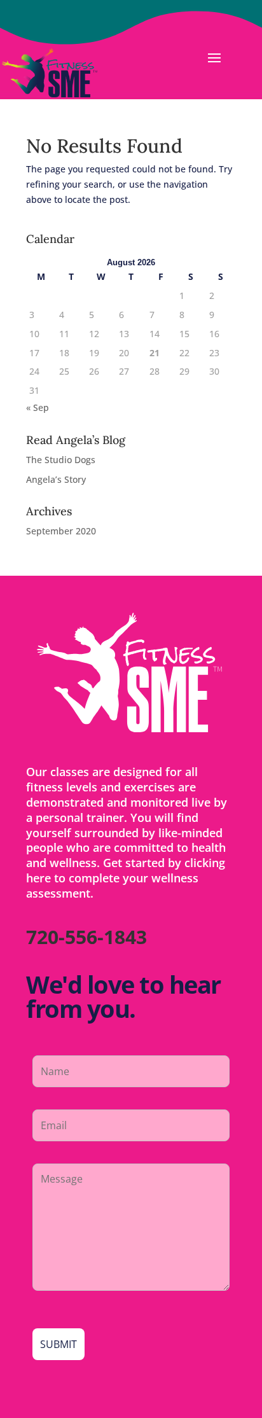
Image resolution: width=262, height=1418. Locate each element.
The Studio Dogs (60, 460)
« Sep (37, 407)
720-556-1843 (86, 937)
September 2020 (61, 531)
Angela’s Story (56, 479)
